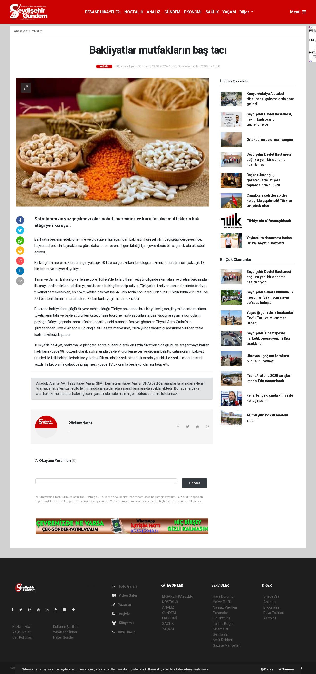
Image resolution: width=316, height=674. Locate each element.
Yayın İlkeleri (21, 632)
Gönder (194, 483)
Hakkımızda (21, 627)
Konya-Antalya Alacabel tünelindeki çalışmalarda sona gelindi (271, 99)
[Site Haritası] (66, 610)
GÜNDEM (172, 12)
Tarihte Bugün (223, 624)
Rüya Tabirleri (273, 613)
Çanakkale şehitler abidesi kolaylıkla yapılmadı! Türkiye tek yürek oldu (269, 200)
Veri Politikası (22, 637)
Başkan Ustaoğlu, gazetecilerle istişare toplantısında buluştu (263, 180)
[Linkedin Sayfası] (49, 610)
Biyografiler (272, 607)
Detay (268, 669)
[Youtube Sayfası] (40, 610)
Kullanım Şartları (65, 627)
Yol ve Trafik (222, 602)
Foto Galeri (127, 586)
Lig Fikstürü (221, 618)
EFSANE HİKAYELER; (102, 12)
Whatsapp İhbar (65, 632)
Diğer (244, 12)
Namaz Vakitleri (225, 607)
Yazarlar (125, 605)
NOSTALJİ (133, 12)
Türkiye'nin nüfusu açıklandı (269, 221)
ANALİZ (153, 12)
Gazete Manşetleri (227, 645)
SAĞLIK (212, 12)
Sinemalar (220, 629)
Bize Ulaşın (126, 632)
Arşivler (124, 614)
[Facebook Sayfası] (15, 610)
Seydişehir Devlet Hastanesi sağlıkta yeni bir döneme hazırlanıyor (269, 159)
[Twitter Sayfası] (22, 610)
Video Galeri (128, 595)
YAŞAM (229, 12)
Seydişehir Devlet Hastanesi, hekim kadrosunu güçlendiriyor (269, 119)
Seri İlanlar (221, 634)
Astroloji (269, 618)
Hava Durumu (223, 596)
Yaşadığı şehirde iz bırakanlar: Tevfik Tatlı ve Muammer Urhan (270, 318)
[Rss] (58, 610)
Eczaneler (220, 613)
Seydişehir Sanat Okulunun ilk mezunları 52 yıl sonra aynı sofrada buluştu (270, 297)
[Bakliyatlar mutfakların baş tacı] (112, 142)
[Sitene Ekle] (75, 610)
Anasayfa (21, 31)
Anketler (269, 602)
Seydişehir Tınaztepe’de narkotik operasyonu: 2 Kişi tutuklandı (268, 338)
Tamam (288, 669)
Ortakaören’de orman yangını (270, 140)
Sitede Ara (271, 596)
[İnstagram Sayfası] (31, 610)
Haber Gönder (63, 637)
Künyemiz (126, 623)
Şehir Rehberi (223, 640)
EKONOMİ (192, 12)
